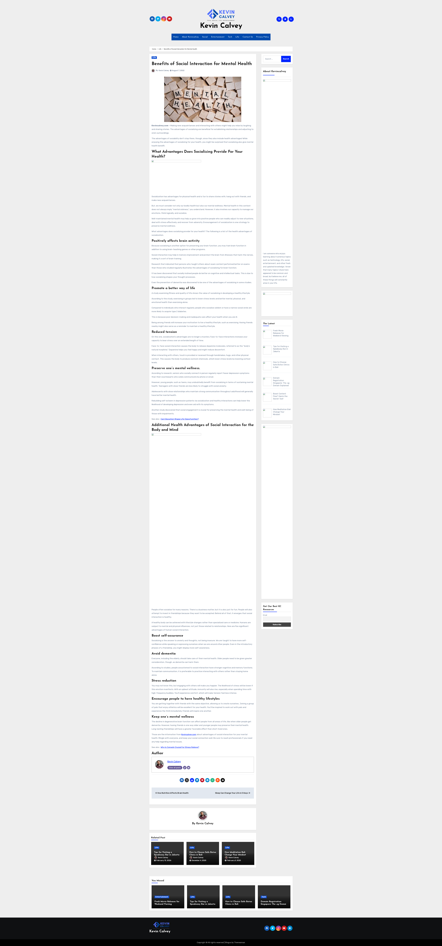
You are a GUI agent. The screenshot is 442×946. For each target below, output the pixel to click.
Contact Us (248, 37)
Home (176, 37)
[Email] (188, 767)
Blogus (228, 942)
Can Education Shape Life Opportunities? (180, 419)
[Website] (184, 767)
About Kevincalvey (190, 37)
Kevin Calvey (221, 26)
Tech (230, 37)
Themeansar (239, 942)
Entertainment (218, 37)
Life (237, 37)
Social (205, 37)
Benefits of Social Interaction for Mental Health (202, 64)
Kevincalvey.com (188, 734)
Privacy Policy (262, 37)
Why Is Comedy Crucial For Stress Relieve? (180, 747)
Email (265, 615)
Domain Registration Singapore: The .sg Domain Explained (274, 904)
